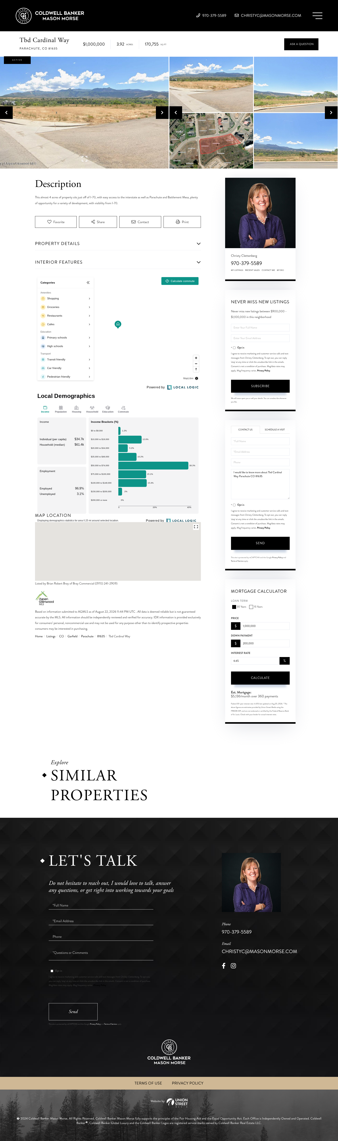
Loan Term (239, 601)
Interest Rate (240, 653)
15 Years (258, 607)
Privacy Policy (263, 370)
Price (235, 618)
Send (260, 543)
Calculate (260, 678)
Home (39, 636)
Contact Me (268, 270)
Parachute (87, 636)
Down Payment (242, 636)
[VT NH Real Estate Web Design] (168, 1103)
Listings (51, 636)
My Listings (237, 270)
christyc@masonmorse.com (270, 15)
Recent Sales (252, 270)
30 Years (241, 607)
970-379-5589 (213, 15)
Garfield (72, 636)
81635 (101, 636)
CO (61, 636)
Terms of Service (237, 561)
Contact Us (245, 429)
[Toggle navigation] (317, 16)
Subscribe (260, 386)
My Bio (280, 270)
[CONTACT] (301, 44)
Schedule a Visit (275, 429)
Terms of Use (148, 1083)
